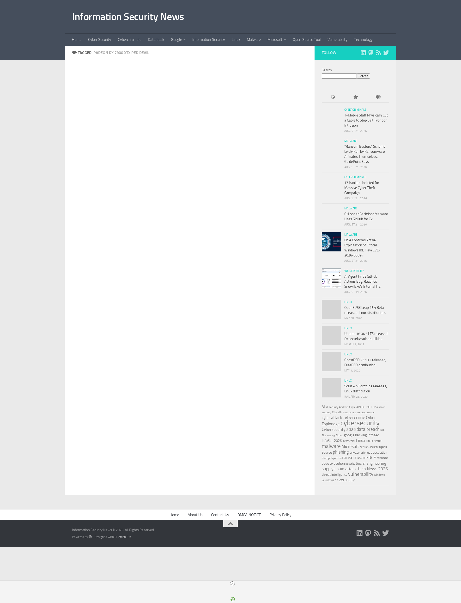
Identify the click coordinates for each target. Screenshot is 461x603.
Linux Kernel (374, 441)
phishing (341, 452)
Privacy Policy (280, 514)
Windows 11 (330, 480)
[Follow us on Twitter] (386, 52)
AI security (332, 407)
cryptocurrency (366, 412)
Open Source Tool (307, 39)
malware (331, 446)
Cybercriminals (129, 39)
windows (379, 474)
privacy (355, 453)
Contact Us (220, 514)
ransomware (355, 457)
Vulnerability (337, 39)
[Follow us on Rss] (378, 52)
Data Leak (156, 39)
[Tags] (378, 97)
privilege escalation (373, 452)
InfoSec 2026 (332, 441)
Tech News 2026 (372, 468)
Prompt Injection (331, 458)
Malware (254, 39)
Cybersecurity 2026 (339, 429)
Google (176, 39)
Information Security (208, 39)
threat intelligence (334, 475)
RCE (372, 457)
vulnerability (360, 474)
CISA (375, 407)
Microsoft (274, 39)
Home (76, 39)
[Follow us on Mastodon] (371, 52)
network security (369, 447)
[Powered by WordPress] (90, 536)
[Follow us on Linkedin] (363, 52)
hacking (361, 435)
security (350, 463)
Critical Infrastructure (344, 412)
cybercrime (354, 417)
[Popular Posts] (355, 97)
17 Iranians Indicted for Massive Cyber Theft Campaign (361, 188)
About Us (195, 514)
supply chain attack (339, 468)
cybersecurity (360, 423)
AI (323, 407)
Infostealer (348, 441)
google (349, 435)
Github (339, 435)
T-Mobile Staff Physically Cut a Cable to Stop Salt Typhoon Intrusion (366, 120)
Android (343, 407)
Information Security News (128, 17)
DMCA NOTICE (249, 514)
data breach (368, 429)
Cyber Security (99, 39)
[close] (232, 583)
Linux (236, 39)
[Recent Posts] (333, 97)
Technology (363, 39)
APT (358, 407)
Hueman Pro (123, 537)
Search (327, 70)
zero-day (347, 480)
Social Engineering (371, 463)
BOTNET (367, 407)
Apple (352, 407)
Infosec (373, 435)
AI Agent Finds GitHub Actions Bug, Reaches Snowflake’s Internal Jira (362, 281)
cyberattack (332, 417)
